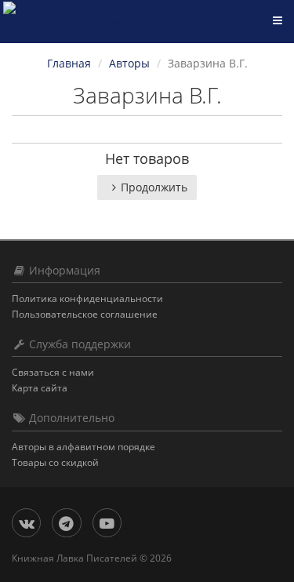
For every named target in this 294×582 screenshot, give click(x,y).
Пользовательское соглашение (85, 314)
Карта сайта (39, 388)
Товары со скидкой (55, 462)
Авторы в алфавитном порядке (83, 446)
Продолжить (154, 187)
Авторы (129, 63)
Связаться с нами (53, 372)
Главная (69, 63)
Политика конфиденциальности (87, 298)
